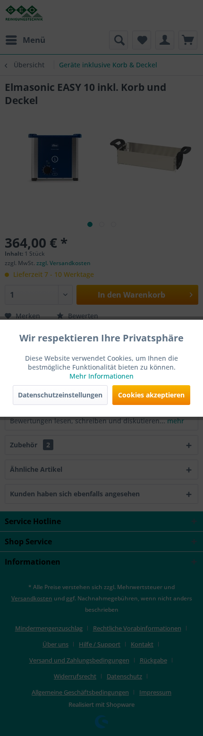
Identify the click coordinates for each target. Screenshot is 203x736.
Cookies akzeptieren (151, 394)
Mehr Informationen (101, 376)
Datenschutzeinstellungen (60, 394)
